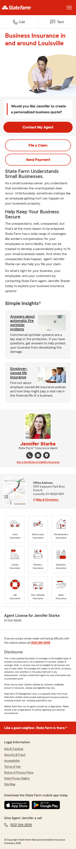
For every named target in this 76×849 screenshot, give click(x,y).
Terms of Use (12, 766)
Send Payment (38, 160)
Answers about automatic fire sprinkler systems (22, 322)
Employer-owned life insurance (18, 373)
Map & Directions (47, 499)
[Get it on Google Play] (46, 805)
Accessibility (12, 760)
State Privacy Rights (17, 778)
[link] (19, 7)
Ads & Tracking (13, 748)
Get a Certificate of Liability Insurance (38, 462)
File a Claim (38, 145)
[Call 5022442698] (29, 455)
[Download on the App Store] (17, 805)
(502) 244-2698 (40, 642)
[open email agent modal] (38, 456)
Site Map (9, 784)
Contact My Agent (38, 127)
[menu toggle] (69, 8)
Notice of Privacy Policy (19, 772)
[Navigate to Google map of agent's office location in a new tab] (46, 455)
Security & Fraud (14, 754)
